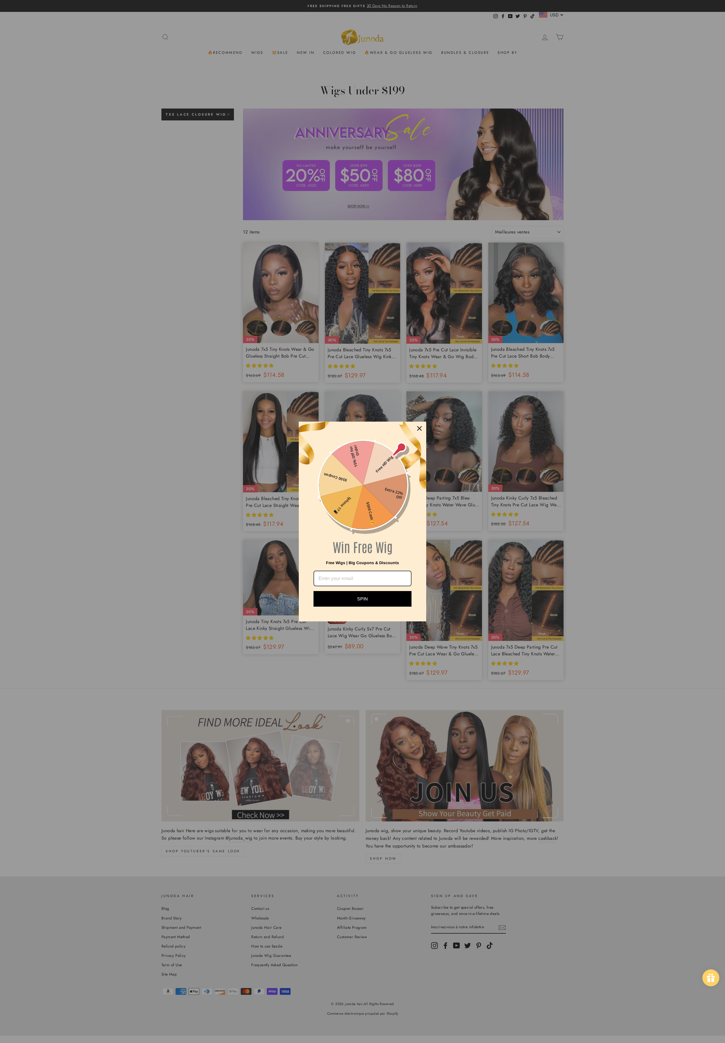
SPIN (362, 598)
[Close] (419, 428)
